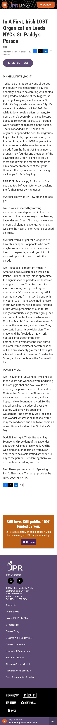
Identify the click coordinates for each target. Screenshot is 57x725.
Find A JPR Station (15, 658)
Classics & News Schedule (18, 664)
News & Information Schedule (20, 677)
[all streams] (53, 721)
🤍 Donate (28, 542)
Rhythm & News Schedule (18, 671)
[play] (5, 721)
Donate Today (12, 631)
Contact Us (11, 605)
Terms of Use (12, 612)
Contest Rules (12, 625)
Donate (47, 4)
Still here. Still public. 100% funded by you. (28, 524)
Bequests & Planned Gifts (18, 651)
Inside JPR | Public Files (17, 618)
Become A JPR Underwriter (19, 638)
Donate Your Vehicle (16, 644)
